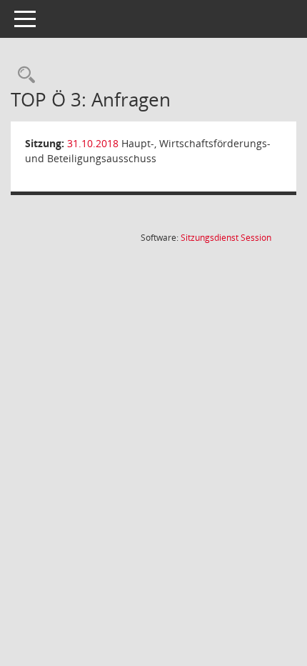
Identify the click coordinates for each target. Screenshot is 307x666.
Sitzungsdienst (226, 238)
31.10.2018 (93, 143)
